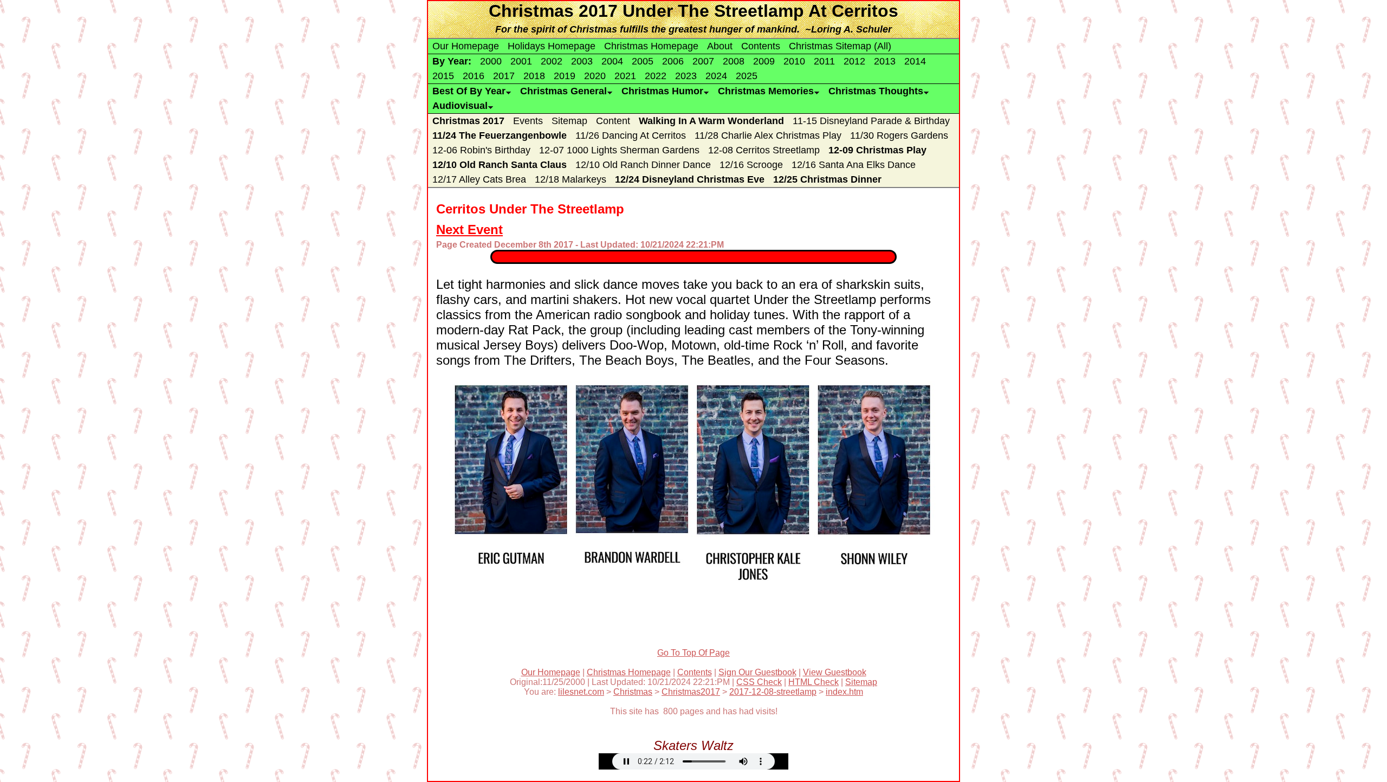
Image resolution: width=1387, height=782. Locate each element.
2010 (794, 61)
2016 (473, 75)
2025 (746, 75)
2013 (885, 61)
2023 (686, 75)
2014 (915, 61)
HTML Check (813, 682)
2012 (854, 61)
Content (613, 120)
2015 (443, 75)
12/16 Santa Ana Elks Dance (854, 164)
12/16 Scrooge (751, 164)
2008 (733, 61)
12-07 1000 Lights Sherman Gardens (619, 150)
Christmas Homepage (651, 46)
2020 (595, 75)
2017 (504, 75)
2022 (655, 75)
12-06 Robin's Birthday (481, 150)
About (720, 46)
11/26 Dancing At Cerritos (630, 135)
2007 (703, 61)
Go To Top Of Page (693, 652)
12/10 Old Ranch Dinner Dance (643, 164)
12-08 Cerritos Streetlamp (764, 150)
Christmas (632, 691)
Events (528, 120)
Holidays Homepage (551, 46)
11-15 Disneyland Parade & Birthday (871, 120)
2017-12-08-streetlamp (772, 691)
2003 (582, 61)
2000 (491, 61)
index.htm (844, 691)
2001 (521, 61)
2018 (534, 75)
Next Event (469, 229)
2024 (716, 75)
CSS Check (759, 682)
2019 (564, 75)
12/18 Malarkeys (570, 179)
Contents (760, 46)
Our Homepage (465, 46)
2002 (551, 61)
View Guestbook (834, 672)
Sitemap (569, 120)
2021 (625, 75)
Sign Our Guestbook (757, 672)
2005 (642, 61)
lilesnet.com (581, 691)
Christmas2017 (691, 691)
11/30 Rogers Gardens (899, 135)
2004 (612, 61)
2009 (764, 61)
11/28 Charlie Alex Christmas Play (768, 135)
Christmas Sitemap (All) (840, 46)
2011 (824, 61)
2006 (673, 61)
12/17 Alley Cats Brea (479, 179)
